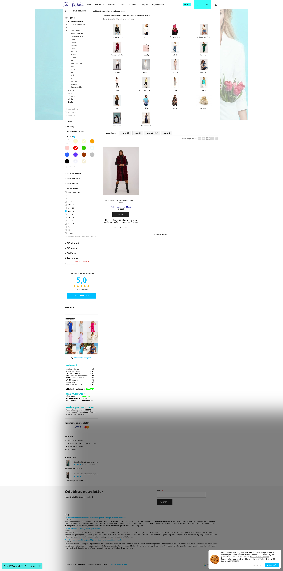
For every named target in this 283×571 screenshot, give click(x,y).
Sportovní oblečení (77, 63)
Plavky (70, 99)
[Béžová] (75, 141)
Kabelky (73, 39)
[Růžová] (67, 148)
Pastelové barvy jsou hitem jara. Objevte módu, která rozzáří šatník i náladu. (94, 540)
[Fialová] (75, 154)
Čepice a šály (75, 30)
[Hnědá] (84, 154)
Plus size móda (76, 87)
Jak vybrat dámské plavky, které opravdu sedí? (83, 529)
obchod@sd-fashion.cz (76, 440)
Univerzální (74, 192)
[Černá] (67, 161)
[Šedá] (92, 154)
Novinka (72, 112)
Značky (70, 102)
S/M (71, 205)
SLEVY (70, 93)
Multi (71, 167)
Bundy (72, 27)
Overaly (73, 54)
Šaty (72, 72)
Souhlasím (273, 565)
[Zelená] (84, 148)
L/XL (71, 217)
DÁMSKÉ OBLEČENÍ (75, 21)
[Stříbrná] (75, 161)
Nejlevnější (125, 133)
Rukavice (73, 57)
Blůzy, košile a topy (77, 24)
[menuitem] (95, 4)
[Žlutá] (84, 141)
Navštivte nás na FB (75, 446)
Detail (121, 214)
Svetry (72, 69)
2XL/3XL (72, 233)
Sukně (72, 66)
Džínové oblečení (76, 33)
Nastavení (257, 565)
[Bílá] (67, 141)
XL (71, 221)
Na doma (73, 51)
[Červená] (75, 148)
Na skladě (73, 109)
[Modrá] (67, 154)
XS (70, 198)
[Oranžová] (92, 141)
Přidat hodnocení (81, 296)
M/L (71, 211)
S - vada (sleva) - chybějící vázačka (82, 236)
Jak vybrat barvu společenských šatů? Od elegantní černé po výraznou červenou (95, 517)
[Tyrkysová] (92, 148)
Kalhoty (73, 42)
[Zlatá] (84, 161)
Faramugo (74, 84)
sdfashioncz (72, 449)
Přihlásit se (164, 502)
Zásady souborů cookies (259, 557)
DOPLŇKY (74, 81)
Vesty (72, 78)
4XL (70, 230)
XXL (71, 224)
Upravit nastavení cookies (117, 564)
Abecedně (166, 133)
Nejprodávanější (152, 133)
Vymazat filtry (81, 262)
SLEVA (71, 115)
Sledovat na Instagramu (83, 358)
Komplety (74, 45)
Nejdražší (138, 133)
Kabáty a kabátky (76, 36)
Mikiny (72, 48)
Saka (72, 60)
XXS (71, 195)
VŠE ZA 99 (72, 96)
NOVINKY (71, 90)
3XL (70, 227)
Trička (72, 75)
